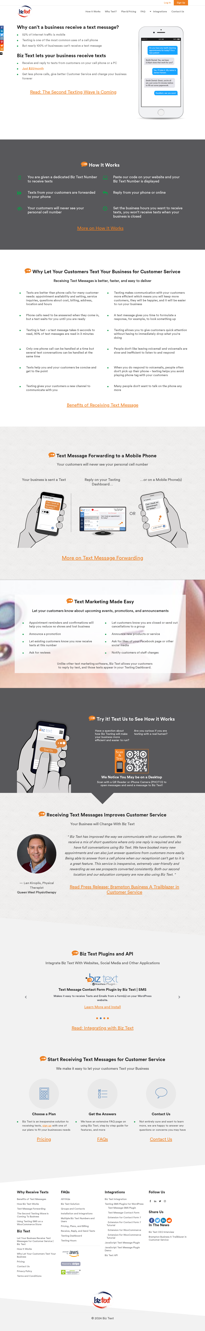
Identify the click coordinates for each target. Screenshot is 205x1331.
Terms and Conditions (29, 1276)
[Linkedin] (2, 31)
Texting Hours (68, 1240)
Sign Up (181, 3)
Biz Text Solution (70, 1204)
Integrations (160, 11)
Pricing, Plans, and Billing (75, 1226)
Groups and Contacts (73, 1209)
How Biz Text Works (28, 1204)
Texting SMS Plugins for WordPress (124, 1204)
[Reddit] (2, 45)
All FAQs (65, 1199)
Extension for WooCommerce (124, 1230)
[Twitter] (2, 34)
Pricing (44, 1139)
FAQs (102, 1139)
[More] (2, 49)
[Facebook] (2, 27)
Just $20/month (33, 68)
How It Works (93, 11)
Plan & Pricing (128, 11)
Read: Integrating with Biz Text (103, 1028)
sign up (46, 1125)
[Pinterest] (2, 42)
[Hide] (1, 53)
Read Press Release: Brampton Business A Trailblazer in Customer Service (124, 890)
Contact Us (177, 11)
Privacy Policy (24, 1271)
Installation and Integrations (76, 1213)
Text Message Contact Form (123, 1212)
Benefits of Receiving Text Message (102, 405)
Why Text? (111, 11)
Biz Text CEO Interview (161, 1232)
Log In (167, 3)
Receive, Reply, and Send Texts (78, 1231)
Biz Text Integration (116, 1199)
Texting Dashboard (71, 1236)
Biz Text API (111, 1255)
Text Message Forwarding (31, 1209)
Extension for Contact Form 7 (124, 1217)
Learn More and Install (102, 1007)
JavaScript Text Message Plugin (122, 1243)
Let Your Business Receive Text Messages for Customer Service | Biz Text (35, 1241)
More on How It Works (100, 228)
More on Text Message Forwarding (102, 558)
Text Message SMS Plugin (122, 1208)
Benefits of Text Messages (31, 1199)
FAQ (143, 11)
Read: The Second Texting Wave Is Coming (73, 92)
